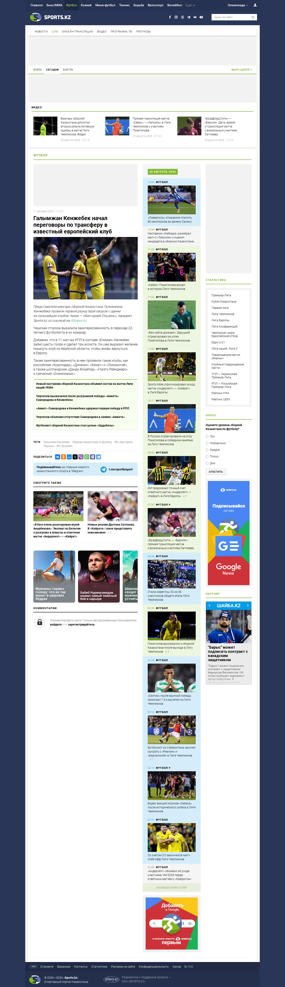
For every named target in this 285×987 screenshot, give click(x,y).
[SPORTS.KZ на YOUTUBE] (201, 17)
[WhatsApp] (86, 457)
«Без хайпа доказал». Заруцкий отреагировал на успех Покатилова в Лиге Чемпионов (169, 336)
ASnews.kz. (79, 321)
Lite (55, 31)
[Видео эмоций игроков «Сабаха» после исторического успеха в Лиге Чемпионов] (172, 785)
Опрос (211, 415)
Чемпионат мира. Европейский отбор (225, 334)
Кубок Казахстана (224, 301)
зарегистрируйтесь (81, 624)
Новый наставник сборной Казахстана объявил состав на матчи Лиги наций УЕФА (84, 385)
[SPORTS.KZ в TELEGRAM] (188, 17)
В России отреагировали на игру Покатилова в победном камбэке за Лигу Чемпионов (170, 440)
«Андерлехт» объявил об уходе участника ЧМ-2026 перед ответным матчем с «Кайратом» (169, 875)
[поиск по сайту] (253, 17)
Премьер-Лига (221, 295)
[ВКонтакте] (56, 457)
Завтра (68, 69)
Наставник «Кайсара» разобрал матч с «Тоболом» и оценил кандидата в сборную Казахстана (171, 237)
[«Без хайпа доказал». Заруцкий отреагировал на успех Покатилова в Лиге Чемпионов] (172, 314)
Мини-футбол (105, 5)
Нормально (218, 443)
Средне (215, 449)
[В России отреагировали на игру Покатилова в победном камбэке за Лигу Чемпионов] (172, 418)
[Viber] (80, 457)
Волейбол (174, 5)
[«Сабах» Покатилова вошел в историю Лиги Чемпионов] (172, 267)
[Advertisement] (142, 51)
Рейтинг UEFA (221, 399)
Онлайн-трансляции (77, 31)
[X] (74, 457)
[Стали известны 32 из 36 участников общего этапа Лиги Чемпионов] (172, 574)
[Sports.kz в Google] (172, 948)
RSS (190, 966)
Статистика (99, 966)
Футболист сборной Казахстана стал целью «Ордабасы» (75, 425)
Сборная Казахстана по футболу (92, 442)
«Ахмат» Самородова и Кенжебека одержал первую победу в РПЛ (82, 408)
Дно (212, 463)
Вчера (37, 69)
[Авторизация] (253, 5)
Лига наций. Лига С (225, 348)
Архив (177, 966)
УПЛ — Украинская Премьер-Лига (224, 375)
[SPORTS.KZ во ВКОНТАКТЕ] (195, 17)
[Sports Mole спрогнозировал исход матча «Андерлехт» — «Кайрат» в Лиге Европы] (172, 366)
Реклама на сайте (123, 966)
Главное (37, 5)
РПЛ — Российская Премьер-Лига (224, 385)
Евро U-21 (218, 342)
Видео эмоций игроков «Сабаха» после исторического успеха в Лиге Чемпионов (171, 807)
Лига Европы (221, 320)
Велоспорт (156, 5)
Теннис (124, 5)
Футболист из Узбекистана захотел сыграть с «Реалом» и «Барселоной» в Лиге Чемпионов (171, 751)
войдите (56, 624)
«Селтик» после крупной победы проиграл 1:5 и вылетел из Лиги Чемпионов (169, 699)
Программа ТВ (121, 31)
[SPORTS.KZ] (229, 533)
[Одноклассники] (62, 457)
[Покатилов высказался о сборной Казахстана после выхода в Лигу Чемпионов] (172, 626)
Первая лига (220, 307)
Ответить (216, 471)
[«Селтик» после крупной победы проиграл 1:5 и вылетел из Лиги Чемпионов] (172, 678)
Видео (102, 31)
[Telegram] (97, 457)
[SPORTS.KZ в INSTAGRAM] (176, 17)
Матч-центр (241, 69)
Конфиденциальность (154, 966)
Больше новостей (172, 887)
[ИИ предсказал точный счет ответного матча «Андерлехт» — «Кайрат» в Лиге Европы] (172, 470)
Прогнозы (143, 31)
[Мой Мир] (68, 457)
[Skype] (91, 457)
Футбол (71, 5)
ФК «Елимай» (65, 445)
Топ (212, 436)
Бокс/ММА (54, 5)
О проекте (46, 966)
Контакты (81, 966)
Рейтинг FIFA (220, 393)
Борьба (139, 5)
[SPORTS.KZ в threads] (182, 17)
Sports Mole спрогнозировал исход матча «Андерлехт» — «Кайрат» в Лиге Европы (171, 388)
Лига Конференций (224, 326)
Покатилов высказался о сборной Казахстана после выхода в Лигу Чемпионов (171, 647)
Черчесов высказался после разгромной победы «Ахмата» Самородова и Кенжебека (77, 397)
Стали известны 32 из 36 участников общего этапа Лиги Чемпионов (169, 595)
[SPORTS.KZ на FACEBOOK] (170, 17)
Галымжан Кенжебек (56, 442)
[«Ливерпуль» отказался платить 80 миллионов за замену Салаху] (172, 200)
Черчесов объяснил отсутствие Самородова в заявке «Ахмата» (80, 417)
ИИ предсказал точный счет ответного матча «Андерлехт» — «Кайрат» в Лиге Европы (169, 492)
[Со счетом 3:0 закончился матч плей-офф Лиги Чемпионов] (172, 837)
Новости (41, 31)
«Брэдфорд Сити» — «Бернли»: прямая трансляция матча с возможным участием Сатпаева (171, 544)
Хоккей (86, 5)
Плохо (214, 456)
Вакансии (63, 966)
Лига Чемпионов (223, 314)
